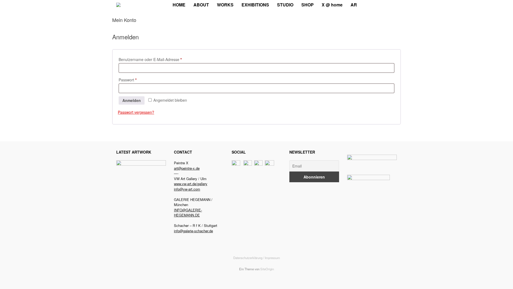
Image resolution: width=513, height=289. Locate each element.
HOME (179, 5)
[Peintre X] (118, 5)
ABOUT (201, 5)
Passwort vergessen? (136, 112)
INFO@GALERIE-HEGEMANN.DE (188, 212)
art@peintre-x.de (187, 168)
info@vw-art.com (187, 189)
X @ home (332, 5)
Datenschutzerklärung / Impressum (256, 258)
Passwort (137, 79)
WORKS (225, 5)
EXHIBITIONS (255, 5)
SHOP (307, 5)
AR (354, 5)
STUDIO (285, 5)
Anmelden (131, 100)
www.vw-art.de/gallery (190, 183)
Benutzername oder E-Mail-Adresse (160, 59)
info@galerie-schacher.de (193, 230)
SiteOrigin (267, 269)
